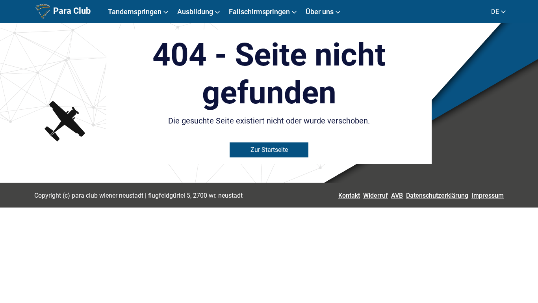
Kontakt (349, 195)
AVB (397, 195)
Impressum (487, 195)
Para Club (71, 11)
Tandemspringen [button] (135, 11)
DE (496, 11)
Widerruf (375, 195)
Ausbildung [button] (196, 11)
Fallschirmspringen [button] (260, 11)
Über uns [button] (320, 11)
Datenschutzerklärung (437, 195)
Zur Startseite (269, 149)
